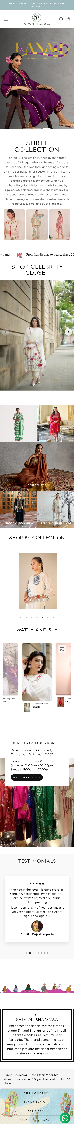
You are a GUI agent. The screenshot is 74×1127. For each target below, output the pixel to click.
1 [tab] (21, 617)
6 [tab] (48, 617)
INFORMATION (36, 1102)
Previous (8, 581)
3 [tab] (31, 617)
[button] (68, 332)
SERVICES (36, 1111)
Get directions (26, 777)
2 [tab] (26, 617)
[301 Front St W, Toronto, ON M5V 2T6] (37, 788)
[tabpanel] (38, 581)
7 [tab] (53, 617)
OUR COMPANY (36, 1093)
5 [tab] (42, 617)
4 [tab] (37, 617)
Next (66, 581)
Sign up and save (36, 1119)
